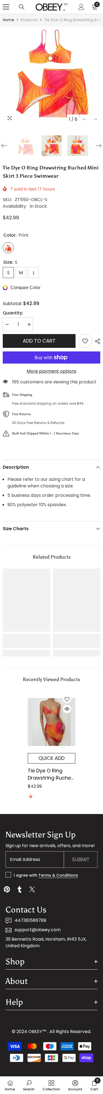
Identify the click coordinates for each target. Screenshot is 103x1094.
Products (29, 20)
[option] (51, 76)
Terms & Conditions (58, 875)
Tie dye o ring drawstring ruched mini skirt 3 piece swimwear (51, 774)
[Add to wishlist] (85, 341)
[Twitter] (32, 889)
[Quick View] (67, 709)
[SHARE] (96, 341)
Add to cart (39, 340)
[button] (85, 119)
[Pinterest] (7, 889)
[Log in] (81, 7)
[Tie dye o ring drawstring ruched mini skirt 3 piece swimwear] (51, 722)
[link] (26, 641)
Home (8, 20)
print (30, 796)
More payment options (51, 371)
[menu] (6, 7)
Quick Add (51, 758)
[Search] (21, 7)
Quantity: (13, 313)
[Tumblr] (19, 889)
